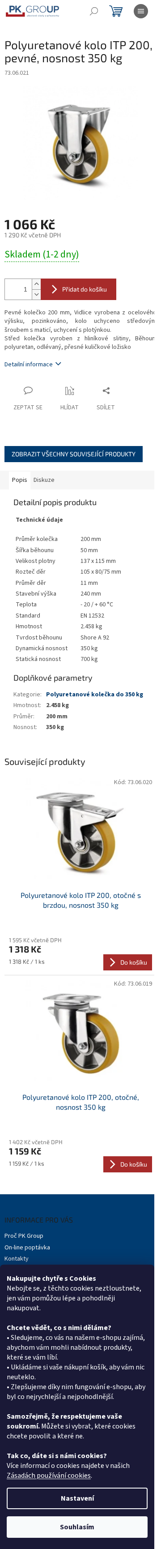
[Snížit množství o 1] (36, 294)
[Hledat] (94, 11)
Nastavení (77, 1498)
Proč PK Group (23, 1235)
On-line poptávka (27, 1247)
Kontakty (16, 1258)
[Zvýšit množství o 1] (36, 284)
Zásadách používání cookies (49, 1475)
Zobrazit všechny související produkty (74, 454)
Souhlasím (77, 1527)
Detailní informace (28, 364)
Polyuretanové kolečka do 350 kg (94, 694)
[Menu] (141, 11)
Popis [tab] (19, 480)
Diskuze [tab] (44, 480)
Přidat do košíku (84, 289)
